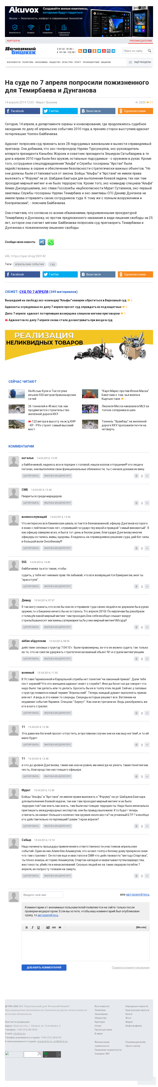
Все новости (14, 62)
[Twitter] (99, 51)
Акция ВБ (106, 62)
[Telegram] (113, 51)
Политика (27, 62)
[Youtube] (104, 51)
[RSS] (80, 51)
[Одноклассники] (94, 51)
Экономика (41, 62)
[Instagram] (108, 51)
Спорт (77, 62)
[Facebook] (90, 51)
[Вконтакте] (85, 51)
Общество (54, 62)
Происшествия (91, 62)
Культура (67, 62)
